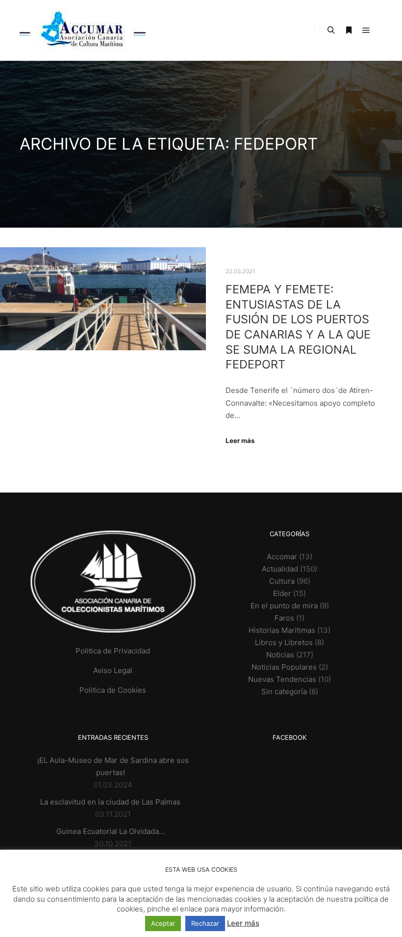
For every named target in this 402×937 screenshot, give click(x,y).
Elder (282, 593)
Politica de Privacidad (112, 650)
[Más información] (348, 30)
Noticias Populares (284, 667)
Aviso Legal (112, 670)
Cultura (282, 581)
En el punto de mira (284, 605)
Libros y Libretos (284, 642)
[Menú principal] (366, 30)
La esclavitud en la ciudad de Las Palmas (110, 802)
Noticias (280, 654)
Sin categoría (284, 691)
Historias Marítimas (282, 630)
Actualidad (280, 568)
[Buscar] (331, 30)
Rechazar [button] (205, 923)
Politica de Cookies (112, 690)
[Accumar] (83, 30)
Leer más (240, 440)
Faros (284, 618)
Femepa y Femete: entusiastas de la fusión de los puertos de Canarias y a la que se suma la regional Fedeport (298, 326)
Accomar (282, 556)
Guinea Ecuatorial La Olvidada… (110, 831)
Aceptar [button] (163, 923)
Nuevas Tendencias (282, 679)
